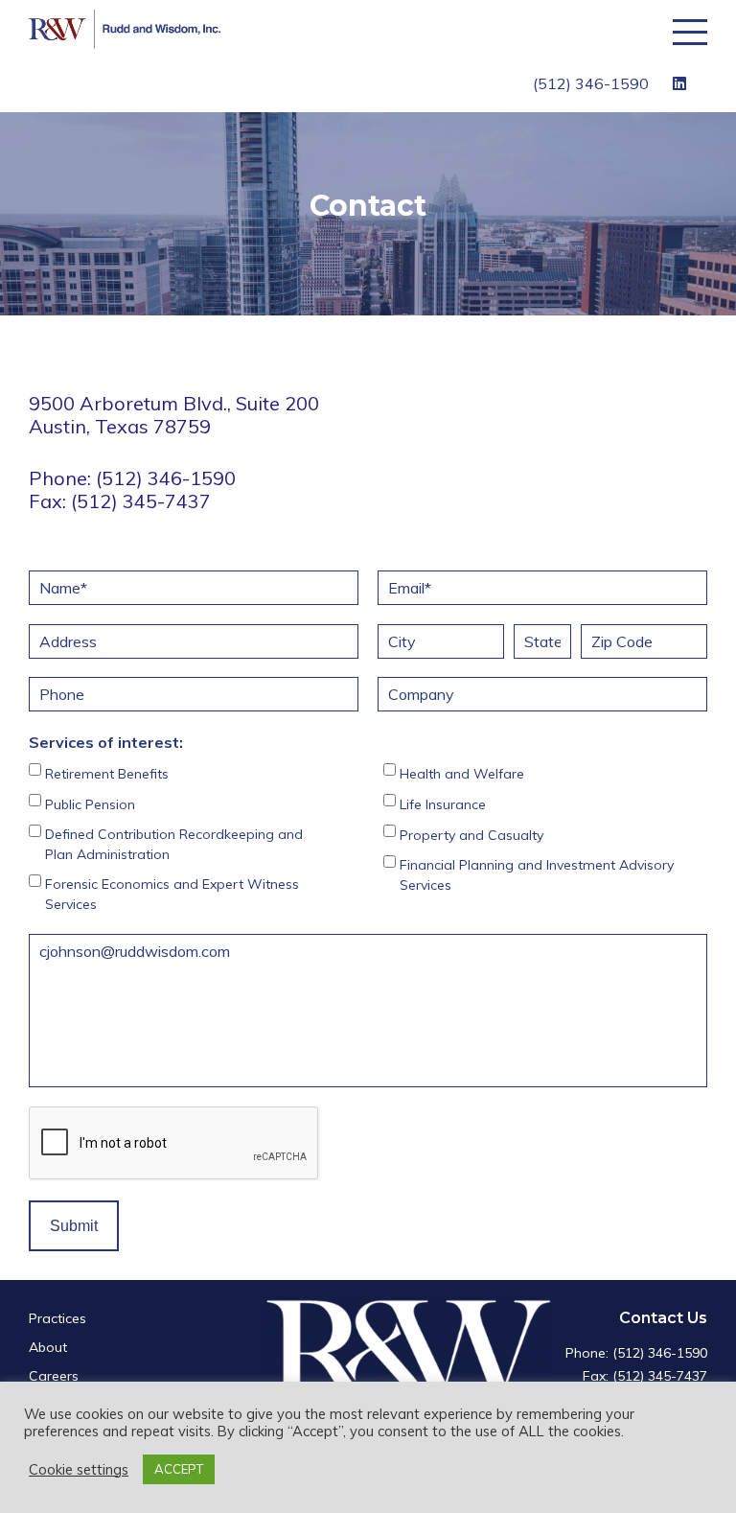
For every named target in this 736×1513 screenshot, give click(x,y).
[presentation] (174, 1143)
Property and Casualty (471, 835)
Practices (57, 1318)
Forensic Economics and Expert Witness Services (172, 894)
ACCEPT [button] (178, 1469)
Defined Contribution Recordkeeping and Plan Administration (174, 844)
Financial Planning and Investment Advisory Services (537, 875)
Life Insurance (443, 804)
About (48, 1347)
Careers (54, 1376)
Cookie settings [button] (78, 1469)
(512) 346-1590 (591, 83)
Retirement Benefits (107, 773)
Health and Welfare (462, 773)
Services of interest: (106, 742)
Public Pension (90, 804)
